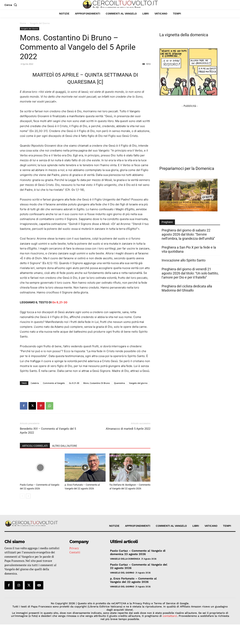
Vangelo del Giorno (29, 28)
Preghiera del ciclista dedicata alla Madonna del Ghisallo (187, 288)
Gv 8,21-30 (59, 302)
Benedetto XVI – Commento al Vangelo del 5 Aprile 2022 (48, 430)
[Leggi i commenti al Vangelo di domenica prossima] (188, 210)
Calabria (35, 383)
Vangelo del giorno (138, 383)
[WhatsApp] (49, 406)
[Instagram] (19, 585)
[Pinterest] (41, 406)
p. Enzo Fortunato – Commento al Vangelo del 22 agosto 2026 (133, 580)
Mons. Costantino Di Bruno (96, 383)
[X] (32, 406)
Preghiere (167, 222)
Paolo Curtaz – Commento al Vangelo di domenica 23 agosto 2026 (137, 552)
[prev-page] (22, 496)
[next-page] (28, 496)
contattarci (170, 615)
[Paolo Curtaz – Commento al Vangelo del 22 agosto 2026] (40, 467)
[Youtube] (39, 585)
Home (23, 23)
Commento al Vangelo (54, 383)
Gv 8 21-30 (74, 383)
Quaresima (119, 383)
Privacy (74, 548)
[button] (11, 5)
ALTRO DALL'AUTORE (64, 445)
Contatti (74, 552)
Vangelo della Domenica (125, 558)
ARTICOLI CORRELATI (35, 445)
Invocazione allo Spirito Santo (184, 260)
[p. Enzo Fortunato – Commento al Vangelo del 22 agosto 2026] (85, 467)
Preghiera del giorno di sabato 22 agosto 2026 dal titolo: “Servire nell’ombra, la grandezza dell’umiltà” (188, 234)
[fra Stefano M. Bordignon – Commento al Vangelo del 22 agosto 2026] (130, 467)
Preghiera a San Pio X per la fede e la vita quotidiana (189, 249)
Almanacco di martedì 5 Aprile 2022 (128, 428)
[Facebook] (23, 406)
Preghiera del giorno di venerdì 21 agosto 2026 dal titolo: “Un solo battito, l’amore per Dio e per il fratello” (190, 273)
